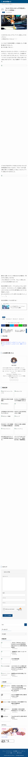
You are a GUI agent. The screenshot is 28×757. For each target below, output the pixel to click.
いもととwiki (4, 737)
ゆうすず (14, 365)
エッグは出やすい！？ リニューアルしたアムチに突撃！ (17, 307)
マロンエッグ (15, 318)
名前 (4, 593)
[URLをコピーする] (25, 325)
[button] (3, 325)
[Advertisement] (14, 504)
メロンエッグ (21, 318)
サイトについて (9, 751)
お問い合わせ (19, 752)
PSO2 (3, 12)
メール (4, 597)
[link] (11, 380)
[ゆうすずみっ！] (6, 1)
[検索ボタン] (23, 1)
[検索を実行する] (25, 624)
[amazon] (17, 380)
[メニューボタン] (26, 1)
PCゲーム (23, 751)
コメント (5, 576)
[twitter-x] (13, 380)
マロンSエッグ (8, 318)
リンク (14, 752)
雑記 (11, 752)
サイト (4, 602)
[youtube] (15, 380)
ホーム (4, 751)
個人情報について (17, 751)
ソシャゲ (8, 752)
